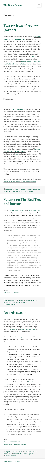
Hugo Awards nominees (11, 442)
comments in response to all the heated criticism (19, 182)
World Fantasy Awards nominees (14, 444)
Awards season (14, 313)
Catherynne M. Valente (16, 210)
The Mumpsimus (17, 109)
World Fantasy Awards (27, 329)
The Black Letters (12, 5)
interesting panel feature (23, 337)
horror (25, 302)
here (33, 56)
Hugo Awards (12, 329)
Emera (23, 189)
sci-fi (32, 454)
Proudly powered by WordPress (11, 461)
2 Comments (29, 191)
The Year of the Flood (18, 39)
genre (20, 191)
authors (15, 191)
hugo (29, 454)
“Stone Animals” (20, 151)
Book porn (31, 189)
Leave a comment (10, 304)
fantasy (20, 454)
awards (15, 454)
